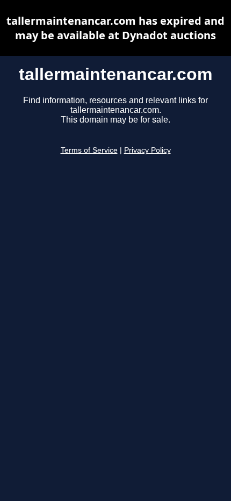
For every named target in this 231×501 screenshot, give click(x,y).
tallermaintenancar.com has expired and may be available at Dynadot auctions (115, 27)
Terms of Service (89, 150)
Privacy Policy (147, 150)
